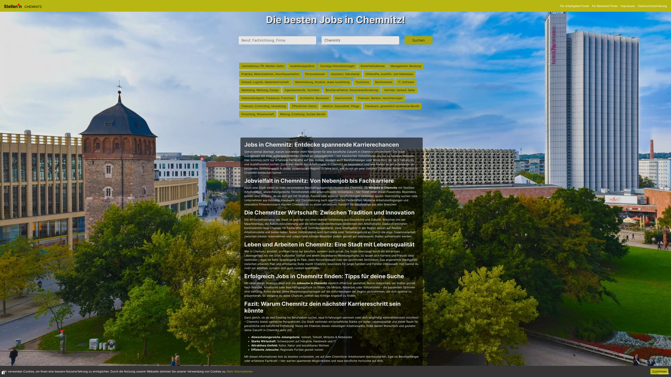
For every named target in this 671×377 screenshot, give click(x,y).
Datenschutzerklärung (652, 6)
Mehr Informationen (240, 371)
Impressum (628, 6)
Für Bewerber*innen (605, 6)
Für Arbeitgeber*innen (574, 6)
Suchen (418, 40)
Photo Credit (664, 373)
